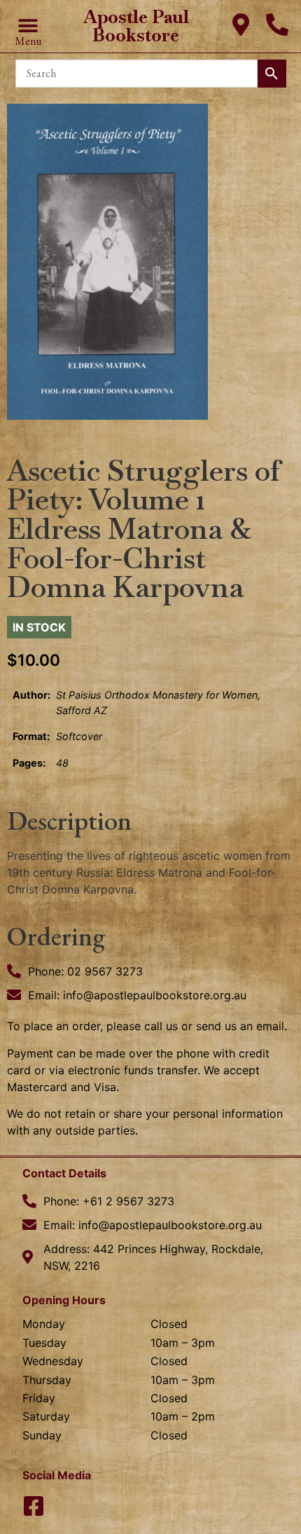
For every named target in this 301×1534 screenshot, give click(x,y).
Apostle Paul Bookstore (136, 26)
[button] (27, 26)
